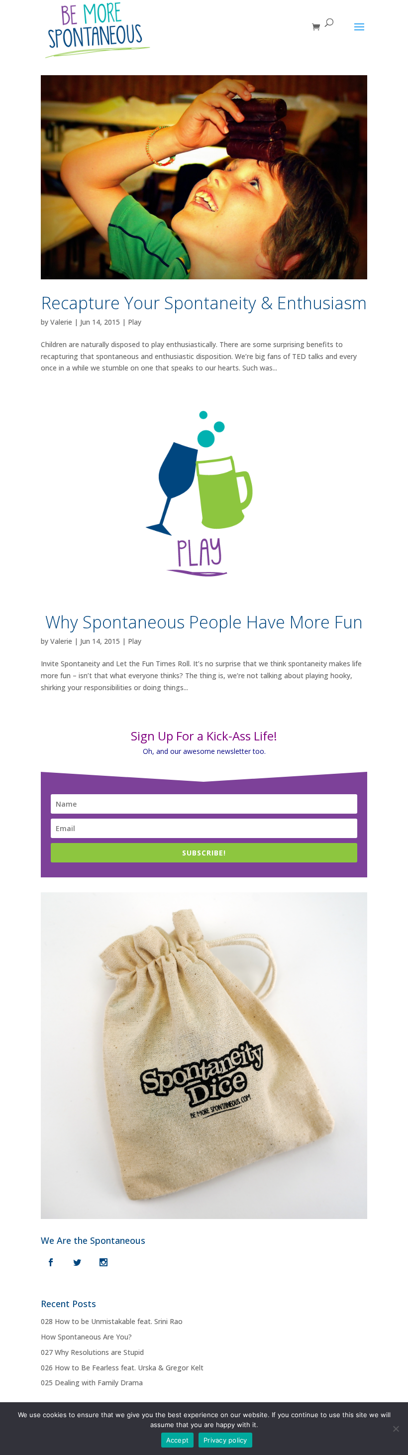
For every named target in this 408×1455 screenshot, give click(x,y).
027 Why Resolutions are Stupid (92, 1352)
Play (134, 322)
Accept (177, 1440)
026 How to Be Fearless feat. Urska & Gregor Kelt (122, 1367)
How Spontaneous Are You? (86, 1336)
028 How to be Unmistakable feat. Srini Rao (112, 1321)
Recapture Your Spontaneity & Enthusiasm (204, 302)
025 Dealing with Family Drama (92, 1382)
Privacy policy (225, 1440)
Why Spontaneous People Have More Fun (204, 621)
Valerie (61, 322)
